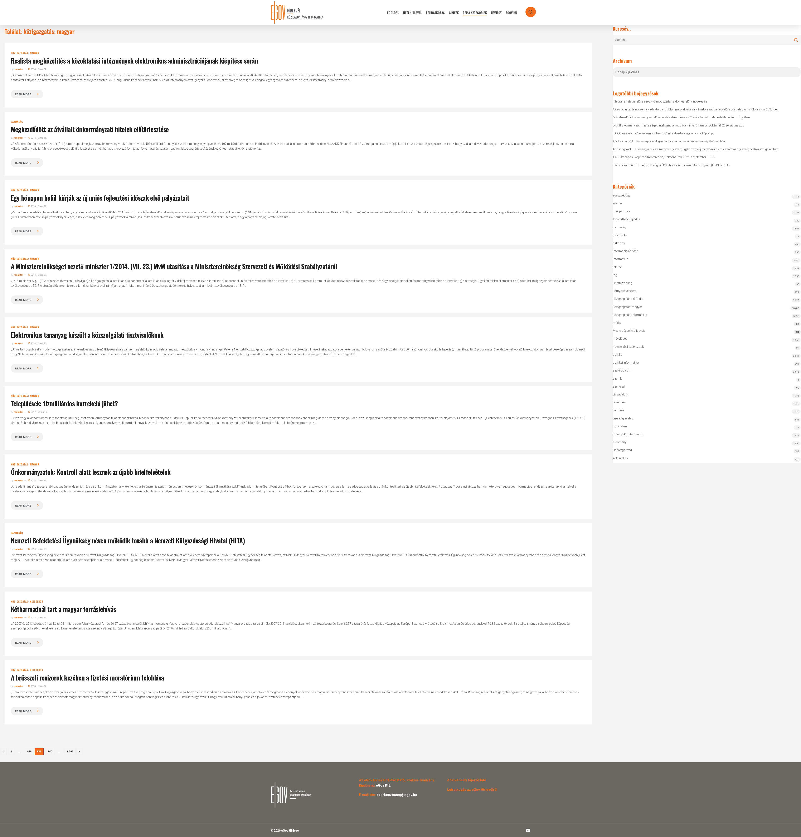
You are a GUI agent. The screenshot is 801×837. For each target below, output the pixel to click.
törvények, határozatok (628, 434)
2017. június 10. (39, 412)
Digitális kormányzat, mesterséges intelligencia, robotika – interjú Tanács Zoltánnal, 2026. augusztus (678, 125)
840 (50, 751)
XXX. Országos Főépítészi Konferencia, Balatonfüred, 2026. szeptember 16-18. (664, 157)
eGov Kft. (383, 785)
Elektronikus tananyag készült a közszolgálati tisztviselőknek (87, 335)
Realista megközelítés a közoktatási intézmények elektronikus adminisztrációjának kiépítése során (134, 60)
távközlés (619, 402)
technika (618, 410)
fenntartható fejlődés (626, 219)
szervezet (619, 386)
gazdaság (17, 121)
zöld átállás (620, 458)
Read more (23, 94)
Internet (617, 267)
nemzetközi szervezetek (628, 346)
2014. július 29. (38, 206)
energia (617, 203)
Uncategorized (622, 450)
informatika (620, 259)
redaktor (18, 69)
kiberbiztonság (622, 283)
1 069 (70, 751)
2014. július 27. (38, 275)
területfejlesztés (623, 418)
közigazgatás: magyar (25, 53)
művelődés (620, 338)
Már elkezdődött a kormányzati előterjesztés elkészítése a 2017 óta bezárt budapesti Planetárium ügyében (681, 117)
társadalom (620, 394)
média (617, 322)
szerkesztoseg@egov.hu (397, 795)
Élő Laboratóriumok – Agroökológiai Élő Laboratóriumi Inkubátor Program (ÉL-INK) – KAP (671, 165)
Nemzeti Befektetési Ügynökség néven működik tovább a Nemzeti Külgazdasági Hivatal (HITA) (128, 540)
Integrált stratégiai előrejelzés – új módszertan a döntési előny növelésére (660, 101)
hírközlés (619, 243)
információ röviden (625, 251)
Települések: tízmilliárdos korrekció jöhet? (64, 403)
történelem (620, 426)
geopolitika (620, 235)
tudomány (619, 442)
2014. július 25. (38, 549)
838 (29, 751)
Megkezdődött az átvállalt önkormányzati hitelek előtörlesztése (90, 129)
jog (615, 275)
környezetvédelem (624, 291)
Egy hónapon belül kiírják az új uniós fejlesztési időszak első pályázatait (100, 198)
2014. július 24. (38, 686)
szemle (617, 378)
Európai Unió (621, 211)
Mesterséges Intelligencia (706, 331)
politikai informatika (626, 362)
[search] (527, 10)
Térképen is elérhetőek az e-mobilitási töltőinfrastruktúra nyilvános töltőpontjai (663, 133)
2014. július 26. (38, 343)
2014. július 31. (38, 69)
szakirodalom (622, 370)
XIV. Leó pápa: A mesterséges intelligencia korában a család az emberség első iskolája (669, 141)
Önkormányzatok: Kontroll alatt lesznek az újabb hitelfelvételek (91, 472)
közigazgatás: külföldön (27, 601)
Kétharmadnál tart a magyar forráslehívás (63, 609)
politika (617, 354)
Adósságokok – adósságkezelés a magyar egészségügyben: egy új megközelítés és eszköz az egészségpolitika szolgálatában (695, 149)
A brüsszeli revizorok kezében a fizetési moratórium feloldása (87, 677)
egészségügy (621, 195)
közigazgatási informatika (630, 315)
